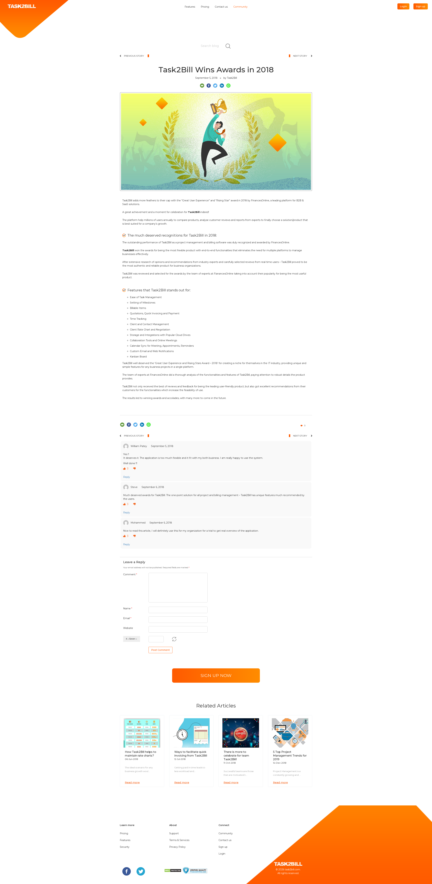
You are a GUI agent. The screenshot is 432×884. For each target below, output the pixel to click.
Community (240, 6)
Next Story (300, 55)
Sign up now (216, 675)
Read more (132, 782)
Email (127, 618)
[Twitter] (215, 85)
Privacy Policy (177, 846)
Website (128, 628)
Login (403, 6)
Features (190, 6)
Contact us (221, 6)
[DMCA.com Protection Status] (173, 870)
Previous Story (134, 55)
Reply (126, 477)
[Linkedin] (222, 85)
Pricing (205, 6)
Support (174, 833)
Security (124, 846)
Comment (130, 574)
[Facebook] (209, 85)
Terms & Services (179, 840)
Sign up (420, 6)
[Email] (202, 85)
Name (127, 608)
